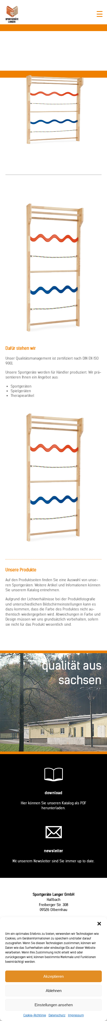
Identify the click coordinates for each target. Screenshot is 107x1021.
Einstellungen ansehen (54, 1005)
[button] (99, 923)
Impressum (76, 1015)
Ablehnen (54, 990)
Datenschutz (57, 1015)
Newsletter (53, 850)
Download (53, 792)
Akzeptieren (53, 976)
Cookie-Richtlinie (34, 1015)
